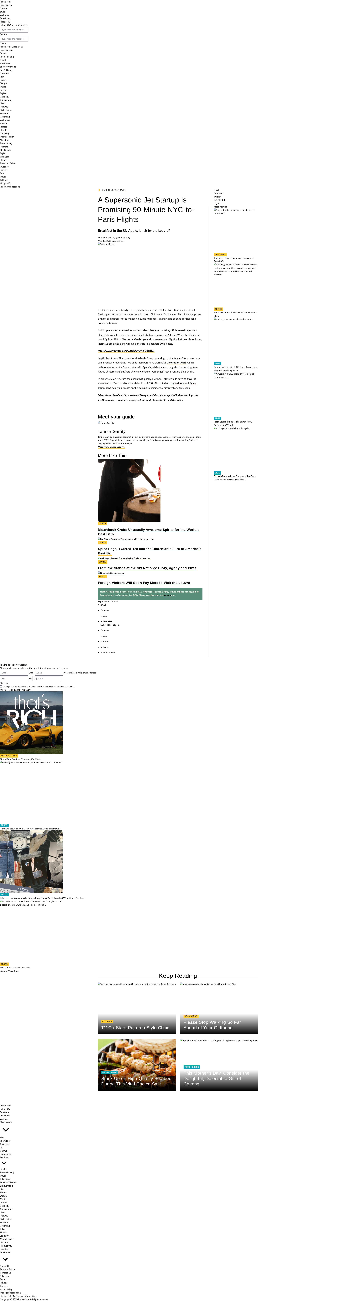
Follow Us (5, 25)
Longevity (4, 133)
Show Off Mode (8, 66)
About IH (4, 1266)
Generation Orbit (176, 363)
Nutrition (4, 140)
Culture (3, 8)
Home (3, 160)
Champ (3, 1150)
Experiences (6, 5)
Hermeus (154, 330)
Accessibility (6, 1289)
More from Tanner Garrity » (111, 447)
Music (3, 86)
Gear (217, 473)
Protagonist (5, 1154)
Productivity (6, 143)
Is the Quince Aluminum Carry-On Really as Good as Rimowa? (30, 828)
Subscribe (15, 25)
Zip (30, 678)
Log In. (116, 624)
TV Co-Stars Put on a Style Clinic (135, 1027)
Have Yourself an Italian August (15, 967)
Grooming (5, 116)
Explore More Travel (9, 970)
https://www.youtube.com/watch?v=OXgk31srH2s (126, 351)
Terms (3, 1279)
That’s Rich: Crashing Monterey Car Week (20, 759)
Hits (2, 1137)
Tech (2, 173)
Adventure (5, 63)
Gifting (3, 180)
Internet (4, 90)
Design (3, 83)
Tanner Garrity (108, 237)
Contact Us (5, 1272)
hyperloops (178, 383)
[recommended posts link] (137, 1008)
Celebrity (4, 96)
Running (4, 146)
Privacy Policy (48, 686)
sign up (167, 595)
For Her (3, 170)
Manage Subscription (10, 1292)
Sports (102, 562)
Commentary (6, 100)
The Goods (5, 18)
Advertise (4, 1276)
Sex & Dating (6, 70)
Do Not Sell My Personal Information (18, 1296)
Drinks (3, 53)
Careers (4, 1286)
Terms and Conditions (25, 686)
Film (2, 76)
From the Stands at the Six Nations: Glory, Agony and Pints (147, 568)
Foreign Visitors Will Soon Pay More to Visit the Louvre (144, 583)
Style (2, 11)
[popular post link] (236, 230)
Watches (4, 113)
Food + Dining (7, 56)
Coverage (4, 1144)
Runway (4, 106)
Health (3, 130)
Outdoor (4, 166)
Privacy (3, 1282)
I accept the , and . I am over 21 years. (38, 686)
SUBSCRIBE (106, 621)
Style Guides (6, 110)
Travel (3, 60)
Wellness (4, 15)
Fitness (3, 126)
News (3, 103)
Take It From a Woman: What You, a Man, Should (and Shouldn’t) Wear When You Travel (42, 898)
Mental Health (7, 136)
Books (3, 80)
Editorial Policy (7, 1269)
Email (31, 672)
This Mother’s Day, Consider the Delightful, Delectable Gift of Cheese (216, 1078)
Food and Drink (7, 163)
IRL (1, 1147)
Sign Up (4, 683)
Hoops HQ (5, 21)
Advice (3, 123)
